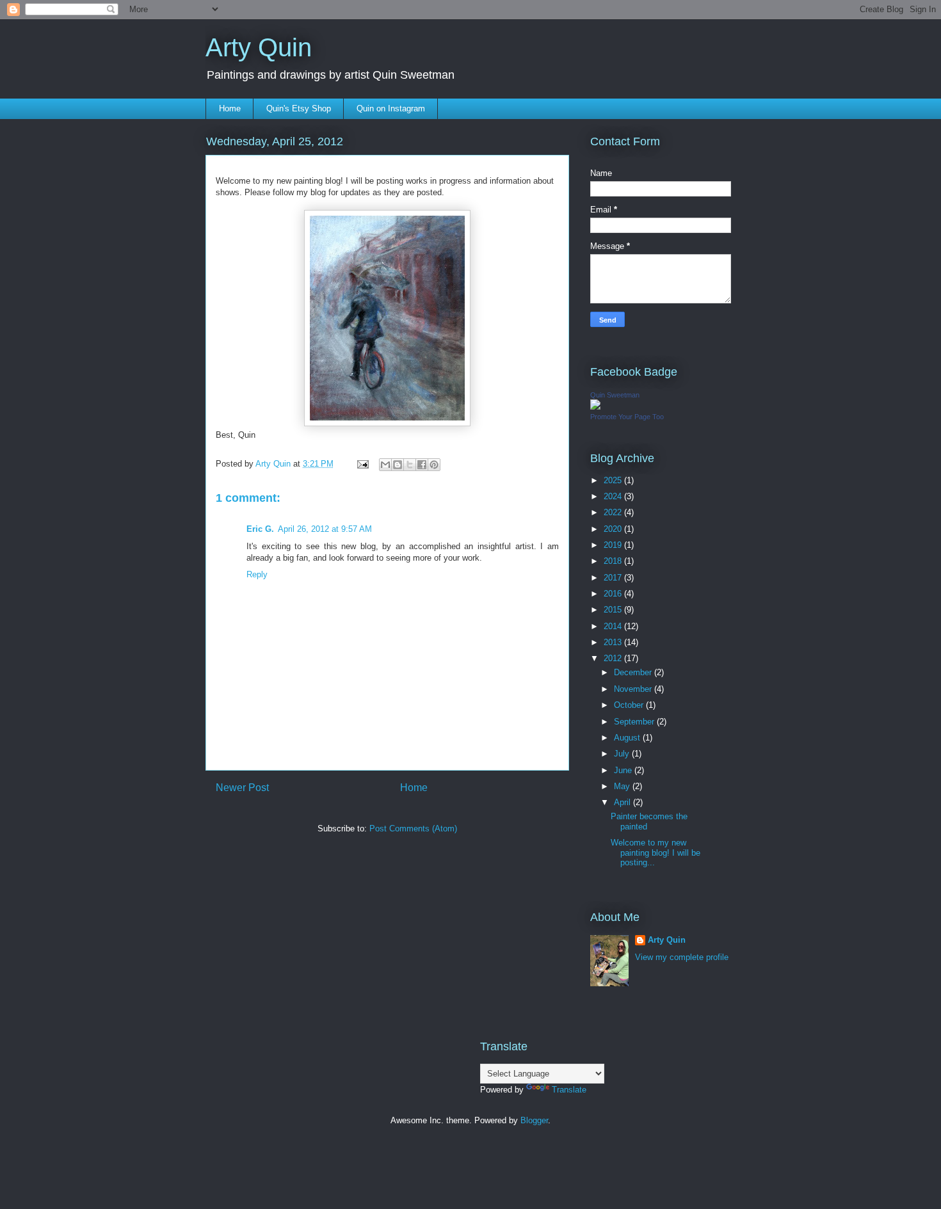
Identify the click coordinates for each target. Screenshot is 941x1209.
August (628, 737)
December (634, 672)
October (630, 705)
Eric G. (260, 529)
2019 (614, 545)
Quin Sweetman (614, 395)
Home (230, 108)
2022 (614, 512)
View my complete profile (681, 957)
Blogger (534, 1120)
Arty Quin (258, 47)
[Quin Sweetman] (595, 407)
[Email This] (385, 464)
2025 (614, 480)
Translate (569, 1089)
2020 (614, 529)
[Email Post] (362, 463)
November (634, 689)
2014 (614, 626)
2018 (614, 561)
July (623, 753)
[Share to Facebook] (421, 464)
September (635, 721)
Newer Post (242, 787)
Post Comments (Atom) (413, 828)
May (623, 786)
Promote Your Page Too (627, 416)
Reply (257, 574)
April (623, 802)
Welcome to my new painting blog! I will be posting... (655, 852)
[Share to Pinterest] (434, 464)
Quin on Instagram (391, 108)
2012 (614, 658)
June (624, 770)
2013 (614, 642)
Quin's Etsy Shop (298, 108)
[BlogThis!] (397, 464)
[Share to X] (409, 464)
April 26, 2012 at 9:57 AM (325, 529)
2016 (614, 593)
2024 (614, 496)
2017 (614, 577)
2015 (614, 609)
